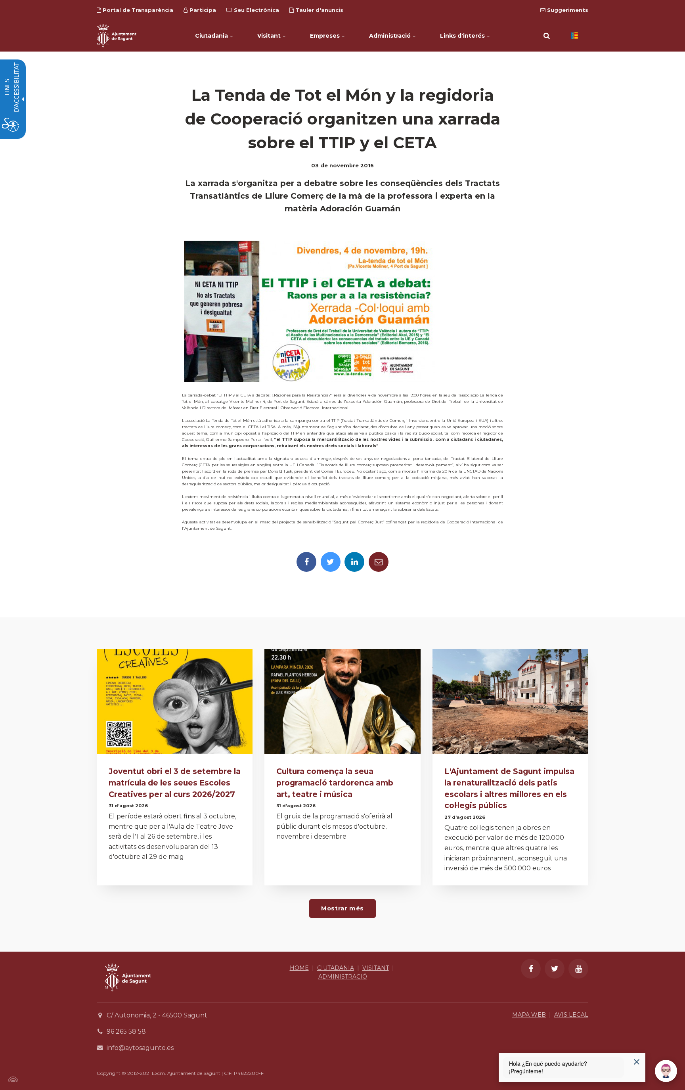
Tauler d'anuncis (318, 10)
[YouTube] (578, 969)
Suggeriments (566, 10)
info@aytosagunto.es (140, 1048)
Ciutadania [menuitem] (212, 35)
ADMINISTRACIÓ (342, 976)
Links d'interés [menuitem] (463, 35)
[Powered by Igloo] (12, 1079)
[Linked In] (354, 562)
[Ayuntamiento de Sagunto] (128, 997)
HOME (299, 967)
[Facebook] (306, 562)
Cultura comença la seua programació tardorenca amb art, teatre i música (334, 782)
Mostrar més (342, 908)
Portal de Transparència (137, 10)
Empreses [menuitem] (325, 35)
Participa (202, 10)
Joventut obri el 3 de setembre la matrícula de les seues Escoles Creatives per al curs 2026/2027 (175, 782)
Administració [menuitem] (390, 35)
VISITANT (375, 967)
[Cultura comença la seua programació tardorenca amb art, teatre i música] (342, 703)
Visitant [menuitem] (269, 35)
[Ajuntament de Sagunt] (116, 36)
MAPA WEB (529, 1014)
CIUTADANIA (335, 967)
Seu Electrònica (255, 10)
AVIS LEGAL (571, 1014)
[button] (547, 36)
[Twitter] (331, 562)
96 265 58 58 (126, 1031)
